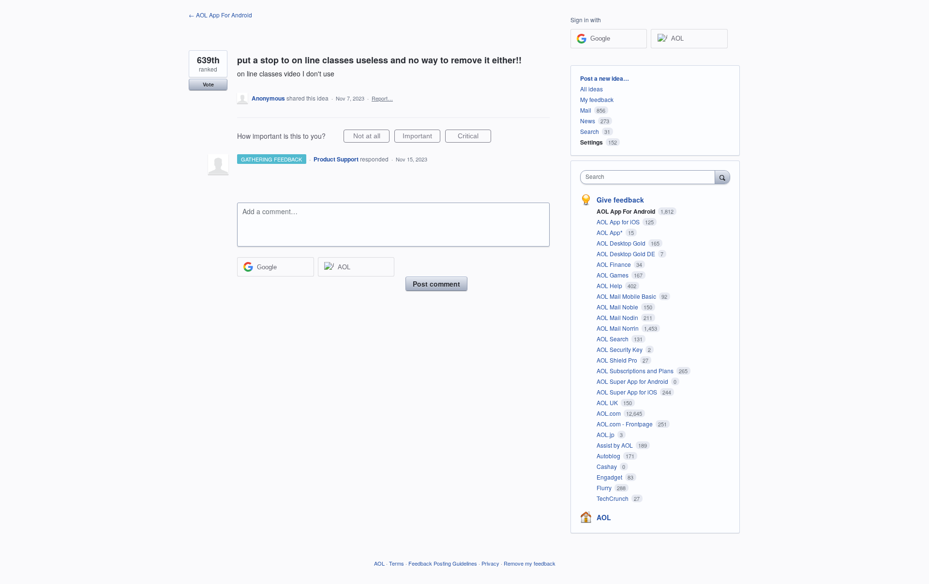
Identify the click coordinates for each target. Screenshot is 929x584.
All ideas (591, 89)
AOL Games (613, 275)
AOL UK (608, 402)
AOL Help (610, 285)
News (587, 121)
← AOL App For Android (220, 15)
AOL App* (610, 232)
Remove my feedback (529, 563)
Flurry (605, 487)
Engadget (610, 477)
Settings (591, 142)
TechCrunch (613, 498)
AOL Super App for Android (633, 381)
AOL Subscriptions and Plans (636, 370)
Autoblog (609, 456)
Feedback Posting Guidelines (442, 563)
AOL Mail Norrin (618, 328)
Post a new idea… (604, 78)
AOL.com (609, 413)
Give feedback (620, 199)
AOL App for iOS (619, 222)
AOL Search (613, 339)
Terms (396, 563)
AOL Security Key (620, 349)
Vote (208, 84)
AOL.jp (606, 434)
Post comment (436, 284)
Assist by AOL (615, 445)
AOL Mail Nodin (618, 317)
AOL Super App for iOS (628, 392)
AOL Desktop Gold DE (627, 253)
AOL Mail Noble (618, 307)
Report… (382, 98)
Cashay (607, 466)
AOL (604, 517)
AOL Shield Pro (618, 360)
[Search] (722, 177)
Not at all (371, 137)
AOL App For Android (627, 211)
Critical (474, 137)
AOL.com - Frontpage (625, 424)
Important (421, 137)
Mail (585, 110)
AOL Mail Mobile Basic (627, 296)
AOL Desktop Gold (622, 243)
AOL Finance (614, 264)
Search (589, 131)
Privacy (490, 563)
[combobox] (650, 177)
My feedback (597, 99)
